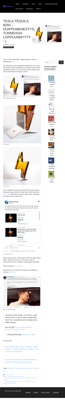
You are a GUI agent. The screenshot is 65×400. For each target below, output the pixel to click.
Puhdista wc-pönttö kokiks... (52, 98)
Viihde (33, 4)
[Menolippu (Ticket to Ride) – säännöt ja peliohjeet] (51, 132)
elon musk (7, 376)
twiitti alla (6, 194)
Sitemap (27, 392)
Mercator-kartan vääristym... (52, 111)
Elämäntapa (30, 8)
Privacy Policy (45, 392)
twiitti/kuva (12, 272)
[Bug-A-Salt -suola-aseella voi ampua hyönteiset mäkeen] (51, 174)
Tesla (16, 376)
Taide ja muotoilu (8, 47)
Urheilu (40, 4)
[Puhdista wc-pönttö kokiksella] (51, 92)
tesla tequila (21, 376)
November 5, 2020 (28, 334)
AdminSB (5, 44)
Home (5, 59)
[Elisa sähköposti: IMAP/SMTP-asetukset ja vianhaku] (51, 161)
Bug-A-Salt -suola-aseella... (52, 180)
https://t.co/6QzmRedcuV (23, 327)
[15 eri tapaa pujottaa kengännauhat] (51, 78)
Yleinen (17, 4)
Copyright (56, 392)
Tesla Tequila (19, 266)
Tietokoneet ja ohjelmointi (51, 4)
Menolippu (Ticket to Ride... (52, 138)
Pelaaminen (26, 4)
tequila (12, 376)
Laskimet (38, 8)
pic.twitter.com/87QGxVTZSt (15, 330)
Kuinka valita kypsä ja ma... (52, 124)
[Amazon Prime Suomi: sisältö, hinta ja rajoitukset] (51, 145)
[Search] (61, 62)
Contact (35, 392)
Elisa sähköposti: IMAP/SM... (52, 166)
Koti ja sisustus (19, 8)
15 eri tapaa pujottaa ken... (52, 84)
